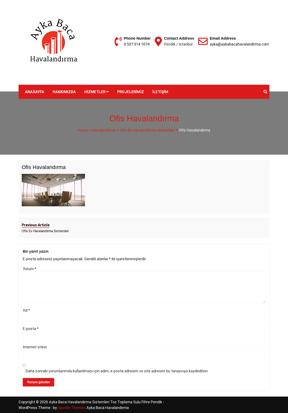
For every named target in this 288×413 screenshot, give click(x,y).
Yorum (29, 269)
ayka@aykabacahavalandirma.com (239, 44)
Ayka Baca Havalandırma (107, 407)
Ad (26, 310)
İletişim (160, 92)
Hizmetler (95, 92)
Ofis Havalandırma (44, 167)
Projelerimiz (130, 92)
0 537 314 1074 (136, 44)
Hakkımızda (64, 92)
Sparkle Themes (72, 407)
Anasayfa (34, 92)
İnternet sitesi (35, 347)
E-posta (31, 328)
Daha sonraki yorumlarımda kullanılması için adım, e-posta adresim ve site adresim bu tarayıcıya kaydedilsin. (117, 371)
